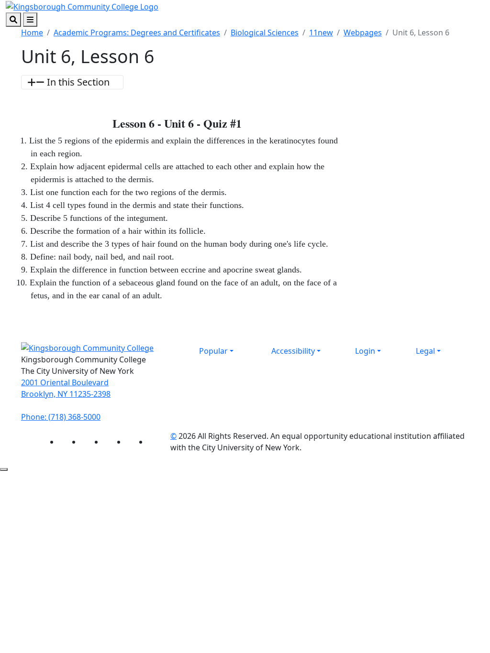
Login (365, 351)
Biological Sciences (265, 32)
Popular (213, 351)
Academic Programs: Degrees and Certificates (137, 32)
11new (321, 32)
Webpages (363, 32)
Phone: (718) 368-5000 (60, 417)
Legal (425, 351)
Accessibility (293, 351)
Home (32, 32)
